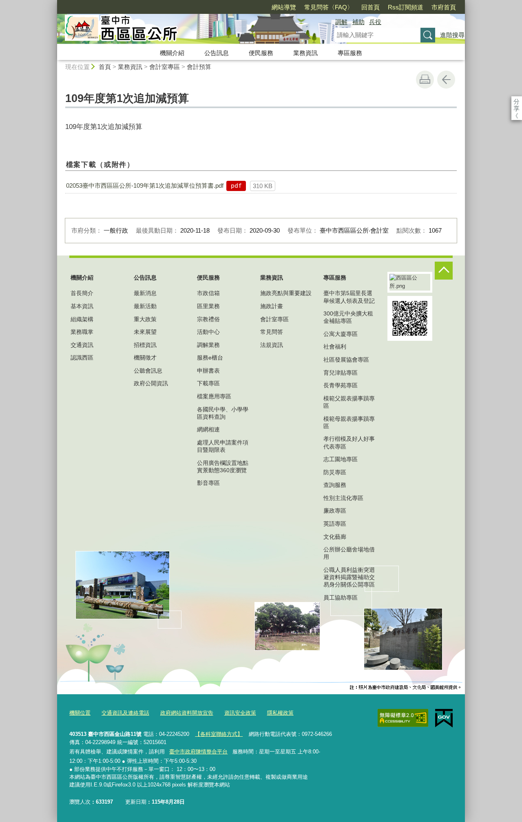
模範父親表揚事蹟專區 (349, 402)
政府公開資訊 (151, 383)
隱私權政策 (280, 713)
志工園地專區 (340, 459)
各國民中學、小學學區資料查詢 (222, 413)
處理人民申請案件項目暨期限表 (222, 446)
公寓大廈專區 (340, 334)
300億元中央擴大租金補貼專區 (348, 317)
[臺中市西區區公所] (186, 29)
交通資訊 (82, 345)
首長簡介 (82, 293)
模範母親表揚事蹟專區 (349, 422)
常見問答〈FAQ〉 (328, 7)
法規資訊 (271, 345)
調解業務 (208, 345)
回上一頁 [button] (446, 80)
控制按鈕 (444, 271)
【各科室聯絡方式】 (219, 734)
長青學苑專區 (340, 385)
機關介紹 (172, 52)
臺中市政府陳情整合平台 (198, 752)
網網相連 (208, 429)
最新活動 (145, 306)
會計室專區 (164, 66)
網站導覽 (284, 7)
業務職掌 (82, 332)
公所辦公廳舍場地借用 (349, 553)
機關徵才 (145, 357)
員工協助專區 (340, 597)
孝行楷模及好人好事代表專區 (349, 442)
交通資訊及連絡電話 (125, 713)
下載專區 (208, 383)
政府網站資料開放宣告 (186, 713)
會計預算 (199, 66)
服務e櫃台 (210, 357)
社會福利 (334, 346)
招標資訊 (145, 345)
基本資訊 (82, 306)
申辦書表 (208, 370)
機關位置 (80, 713)
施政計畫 (271, 306)
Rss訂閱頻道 (405, 7)
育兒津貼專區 (340, 372)
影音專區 (208, 483)
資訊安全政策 (240, 713)
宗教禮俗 (208, 319)
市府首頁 (443, 7)
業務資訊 (305, 52)
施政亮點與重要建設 (286, 293)
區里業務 (208, 306)
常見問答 (271, 332)
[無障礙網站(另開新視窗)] (403, 718)
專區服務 (350, 52)
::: (53, 3)
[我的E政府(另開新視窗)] (444, 718)
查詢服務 (334, 485)
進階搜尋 (452, 34)
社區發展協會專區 (346, 359)
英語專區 (334, 523)
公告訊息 (216, 52)
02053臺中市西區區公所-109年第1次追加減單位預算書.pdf (144, 185)
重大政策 (145, 319)
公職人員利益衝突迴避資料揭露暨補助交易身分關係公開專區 (349, 577)
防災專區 (334, 472)
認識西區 (82, 357)
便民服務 (261, 52)
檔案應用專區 (214, 396)
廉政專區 (334, 510)
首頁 (105, 66)
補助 (358, 21)
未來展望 (145, 332)
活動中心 (208, 332)
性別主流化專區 (343, 498)
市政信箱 (208, 293)
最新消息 (145, 293)
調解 (341, 21)
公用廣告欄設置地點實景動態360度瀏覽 (222, 466)
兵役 (375, 21)
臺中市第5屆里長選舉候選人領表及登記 (349, 297)
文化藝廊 (334, 536)
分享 (516, 101)
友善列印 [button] (425, 80)
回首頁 (370, 7)
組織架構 (82, 319)
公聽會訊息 (148, 370)
